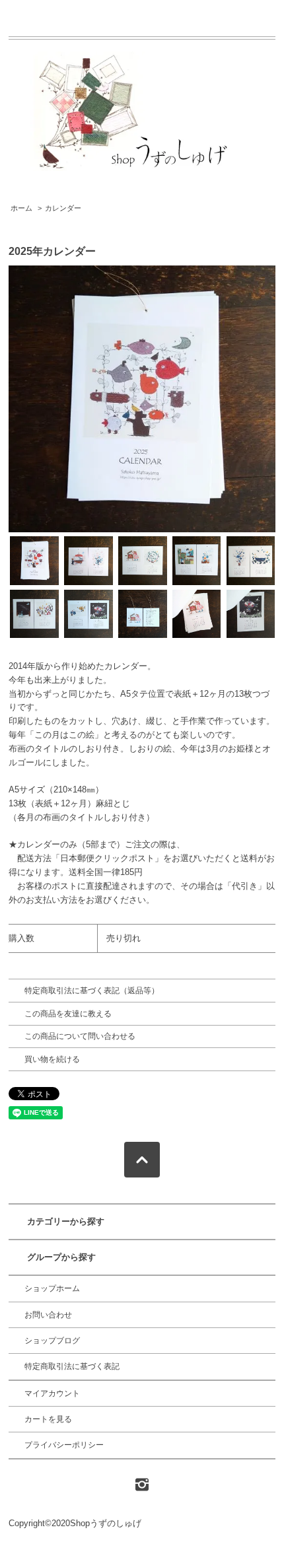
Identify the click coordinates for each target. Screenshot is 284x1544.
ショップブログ (52, 1340)
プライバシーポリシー (64, 1445)
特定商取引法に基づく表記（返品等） (91, 990)
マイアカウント (52, 1393)
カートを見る (48, 1419)
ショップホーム (52, 1288)
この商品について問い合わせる (79, 1036)
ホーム (21, 208)
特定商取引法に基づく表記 (72, 1366)
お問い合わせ (48, 1314)
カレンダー (63, 208)
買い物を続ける (52, 1059)
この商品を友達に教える (68, 1013)
